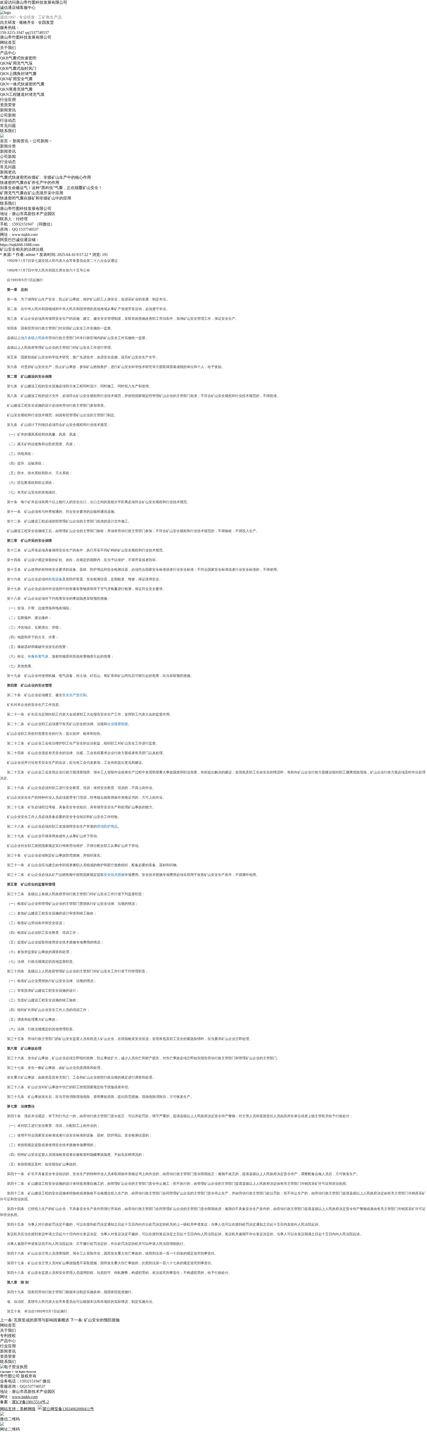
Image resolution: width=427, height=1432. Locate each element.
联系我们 (8, 131)
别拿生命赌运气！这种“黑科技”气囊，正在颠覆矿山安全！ (51, 188)
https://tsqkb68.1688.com (19, 245)
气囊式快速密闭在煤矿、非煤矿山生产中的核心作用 (45, 177)
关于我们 (8, 48)
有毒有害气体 (38, 656)
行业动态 (8, 120)
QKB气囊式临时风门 (18, 68)
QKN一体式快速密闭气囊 (22, 84)
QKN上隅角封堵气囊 (18, 74)
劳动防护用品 (107, 826)
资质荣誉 (8, 105)
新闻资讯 (8, 110)
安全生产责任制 (74, 694)
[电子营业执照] (14, 1367)
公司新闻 (8, 115)
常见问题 (8, 125)
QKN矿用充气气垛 (16, 63)
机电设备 (55, 578)
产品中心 (8, 53)
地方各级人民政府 (34, 337)
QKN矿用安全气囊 (16, 79)
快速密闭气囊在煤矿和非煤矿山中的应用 (35, 198)
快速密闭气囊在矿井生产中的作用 (29, 182)
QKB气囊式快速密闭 (18, 58)
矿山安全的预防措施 (102, 1320)
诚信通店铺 (10, 7)
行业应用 (8, 100)
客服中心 (28, 7)
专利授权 (8, 1335)
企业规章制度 (117, 723)
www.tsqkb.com (25, 234)
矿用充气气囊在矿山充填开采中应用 (31, 193)
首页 (4, 141)
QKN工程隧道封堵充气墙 (22, 94)
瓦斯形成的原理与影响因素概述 (41, 1320)
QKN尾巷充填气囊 (16, 89)
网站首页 (8, 42)
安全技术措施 (114, 874)
